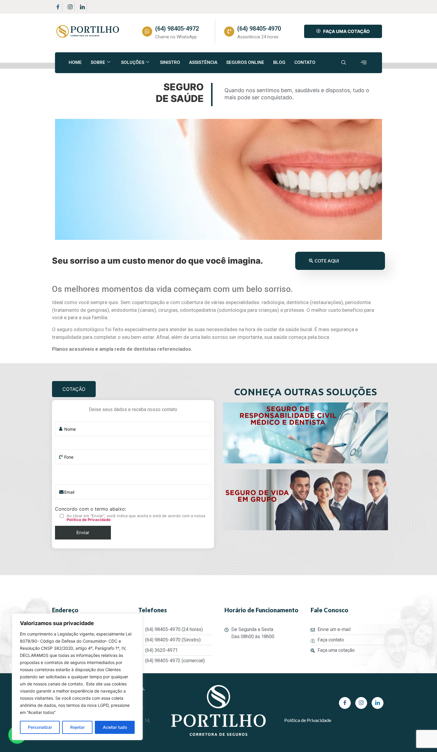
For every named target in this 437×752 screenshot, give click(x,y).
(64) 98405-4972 (177, 28)
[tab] (74, 389)
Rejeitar (77, 727)
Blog (279, 62)
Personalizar (40, 727)
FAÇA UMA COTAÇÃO (346, 31)
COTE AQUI (327, 260)
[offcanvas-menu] (364, 62)
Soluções (132, 62)
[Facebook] (58, 6)
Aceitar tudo (115, 727)
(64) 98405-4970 (259, 28)
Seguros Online (245, 62)
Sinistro (170, 62)
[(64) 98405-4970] (229, 31)
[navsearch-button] (343, 62)
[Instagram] (70, 6)
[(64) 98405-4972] (147, 31)
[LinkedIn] (82, 6)
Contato (304, 62)
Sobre (98, 62)
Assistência (203, 62)
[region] (77, 676)
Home (75, 62)
